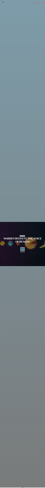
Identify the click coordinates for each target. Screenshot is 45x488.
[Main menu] (42, 2)
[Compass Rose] (3, 2)
